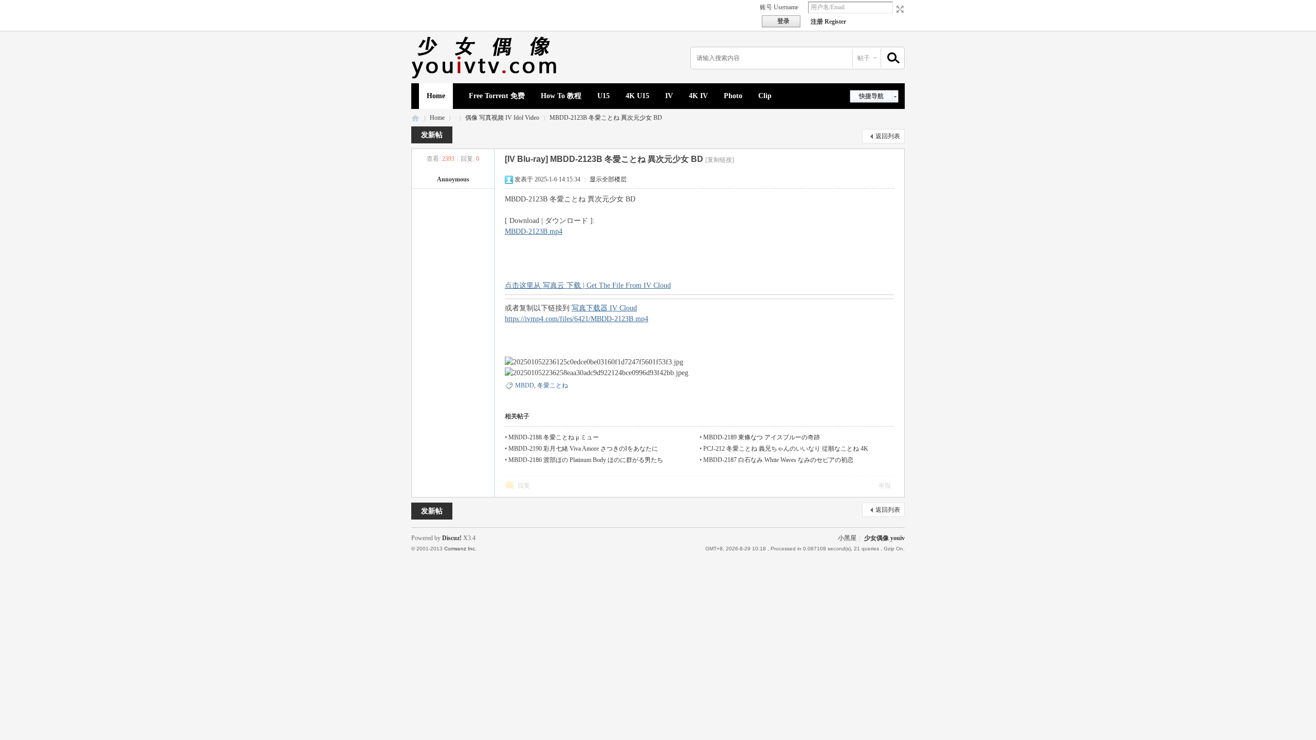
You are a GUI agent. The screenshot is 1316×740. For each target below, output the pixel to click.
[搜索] (892, 58)
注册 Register (828, 21)
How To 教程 (561, 96)
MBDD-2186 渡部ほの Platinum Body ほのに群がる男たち (585, 460)
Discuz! (452, 538)
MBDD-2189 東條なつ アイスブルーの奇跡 (761, 437)
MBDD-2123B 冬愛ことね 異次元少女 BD (606, 117)
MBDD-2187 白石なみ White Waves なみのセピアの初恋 (778, 460)
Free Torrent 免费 (497, 96)
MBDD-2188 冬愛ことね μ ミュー (553, 437)
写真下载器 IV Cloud (604, 308)
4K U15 (637, 96)
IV (669, 96)
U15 (603, 96)
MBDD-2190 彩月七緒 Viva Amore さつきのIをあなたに (583, 448)
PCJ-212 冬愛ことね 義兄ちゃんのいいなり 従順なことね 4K (785, 448)
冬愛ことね (552, 385)
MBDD (524, 385)
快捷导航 (871, 96)
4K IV (698, 96)
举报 (885, 485)
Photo (733, 96)
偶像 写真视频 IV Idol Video (502, 117)
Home (436, 96)
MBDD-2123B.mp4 (533, 231)
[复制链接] (719, 159)
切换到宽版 (899, 9)
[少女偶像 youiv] (485, 77)
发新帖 (432, 135)
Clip (765, 96)
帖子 (863, 58)
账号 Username (779, 7)
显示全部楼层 (608, 179)
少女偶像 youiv (415, 117)
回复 (524, 485)
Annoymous (453, 179)
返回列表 (887, 136)
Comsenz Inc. (460, 548)
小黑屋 (847, 538)
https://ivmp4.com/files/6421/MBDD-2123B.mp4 (576, 319)
